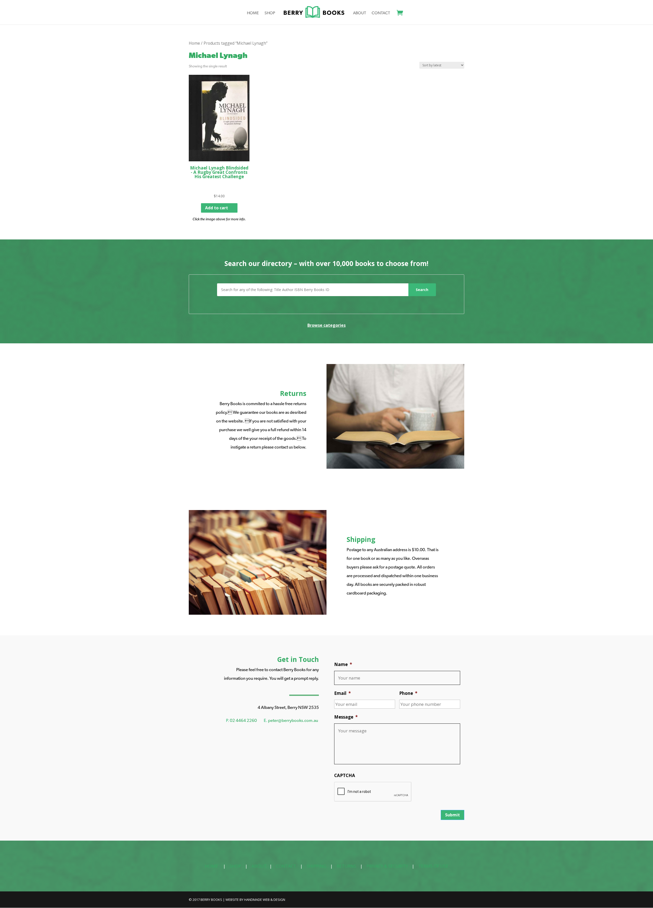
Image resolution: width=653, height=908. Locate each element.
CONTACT (286, 866)
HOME (211, 866)
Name (343, 664)
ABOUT (259, 866)
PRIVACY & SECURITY (387, 866)
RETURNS (346, 866)
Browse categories (326, 325)
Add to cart (216, 208)
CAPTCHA (344, 775)
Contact (381, 13)
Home (253, 13)
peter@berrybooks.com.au (293, 720)
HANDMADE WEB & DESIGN (264, 899)
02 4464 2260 (243, 720)
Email (342, 693)
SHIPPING (316, 866)
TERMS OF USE (433, 866)
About (359, 13)
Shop (270, 13)
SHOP (235, 866)
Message (346, 717)
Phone (408, 693)
